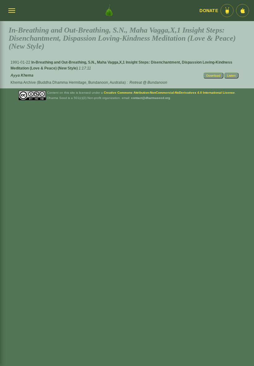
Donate (208, 10)
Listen (231, 75)
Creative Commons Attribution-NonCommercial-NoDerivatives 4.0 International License (169, 92)
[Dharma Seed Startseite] (109, 10)
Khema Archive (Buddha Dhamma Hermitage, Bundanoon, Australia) (68, 82)
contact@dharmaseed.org (150, 98)
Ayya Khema (22, 75)
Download (213, 75)
